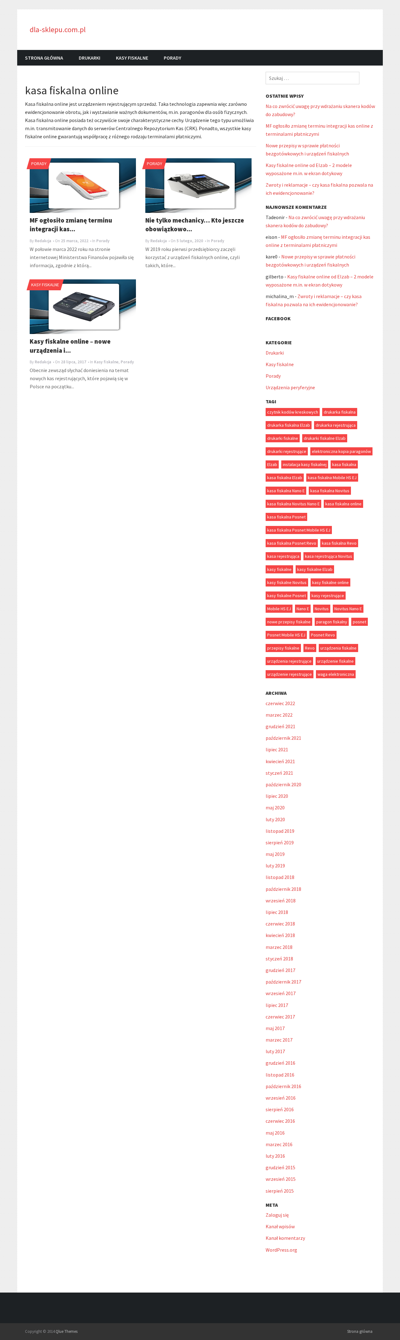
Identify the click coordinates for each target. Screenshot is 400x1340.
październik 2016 (283, 1086)
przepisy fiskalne (283, 648)
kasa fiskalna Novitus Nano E (293, 504)
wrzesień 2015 (281, 1179)
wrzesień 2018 (281, 900)
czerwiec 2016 (280, 1121)
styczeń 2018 (279, 958)
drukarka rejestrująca (336, 425)
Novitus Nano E (348, 608)
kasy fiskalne (279, 569)
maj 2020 (275, 807)
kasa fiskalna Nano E (286, 490)
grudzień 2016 (280, 1063)
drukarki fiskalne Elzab (325, 438)
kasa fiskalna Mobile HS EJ (332, 477)
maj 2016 (275, 1133)
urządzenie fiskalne (335, 661)
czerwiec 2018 (280, 923)
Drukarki (89, 58)
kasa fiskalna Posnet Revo (291, 543)
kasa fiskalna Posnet (286, 517)
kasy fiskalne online (330, 582)
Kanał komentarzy (285, 1238)
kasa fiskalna (344, 464)
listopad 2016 (280, 1075)
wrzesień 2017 (281, 993)
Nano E (303, 608)
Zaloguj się (277, 1215)
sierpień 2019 (280, 842)
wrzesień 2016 (281, 1098)
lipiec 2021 (277, 749)
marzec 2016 (279, 1144)
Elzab (272, 464)
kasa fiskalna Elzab (284, 477)
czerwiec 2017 (280, 1017)
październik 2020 (283, 784)
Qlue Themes (67, 1331)
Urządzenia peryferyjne (290, 387)
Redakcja (43, 240)
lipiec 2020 (277, 796)
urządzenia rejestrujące (289, 661)
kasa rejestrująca (283, 556)
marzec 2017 (279, 1040)
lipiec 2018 (277, 912)
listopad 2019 (280, 831)
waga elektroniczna (336, 674)
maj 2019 (275, 854)
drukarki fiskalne (282, 438)
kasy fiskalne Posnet (286, 595)
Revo (310, 648)
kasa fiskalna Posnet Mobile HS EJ (298, 530)
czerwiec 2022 (280, 703)
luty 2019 (275, 865)
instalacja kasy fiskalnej (305, 464)
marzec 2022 (279, 715)
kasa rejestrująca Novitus (328, 556)
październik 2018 (283, 889)
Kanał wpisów (280, 1226)
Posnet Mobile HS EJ (286, 635)
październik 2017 (283, 982)
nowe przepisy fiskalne (289, 622)
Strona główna (44, 58)
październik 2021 (283, 738)
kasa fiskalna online (343, 504)
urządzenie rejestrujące (289, 674)
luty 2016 (275, 1156)
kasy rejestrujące (328, 595)
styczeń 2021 (279, 773)
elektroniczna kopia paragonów (341, 451)
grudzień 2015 (280, 1167)
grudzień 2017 (280, 970)
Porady (172, 58)
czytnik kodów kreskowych (292, 412)
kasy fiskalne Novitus (287, 582)
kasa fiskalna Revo (339, 543)
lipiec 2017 (277, 1005)
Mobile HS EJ (279, 608)
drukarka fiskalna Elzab (288, 425)
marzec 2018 (279, 947)
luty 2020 (275, 819)
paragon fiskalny (331, 622)
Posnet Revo (323, 635)
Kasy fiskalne (132, 58)
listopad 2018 (280, 877)
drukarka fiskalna (340, 412)
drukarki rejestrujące (286, 451)
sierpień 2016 (280, 1109)
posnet (359, 622)
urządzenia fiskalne (338, 648)
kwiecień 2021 (280, 761)
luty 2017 (275, 1051)
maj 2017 (275, 1028)
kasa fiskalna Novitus (329, 490)
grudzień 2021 (280, 726)
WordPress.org (281, 1250)
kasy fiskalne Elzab (314, 569)
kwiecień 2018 (280, 935)
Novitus (322, 608)
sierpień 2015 (280, 1191)
